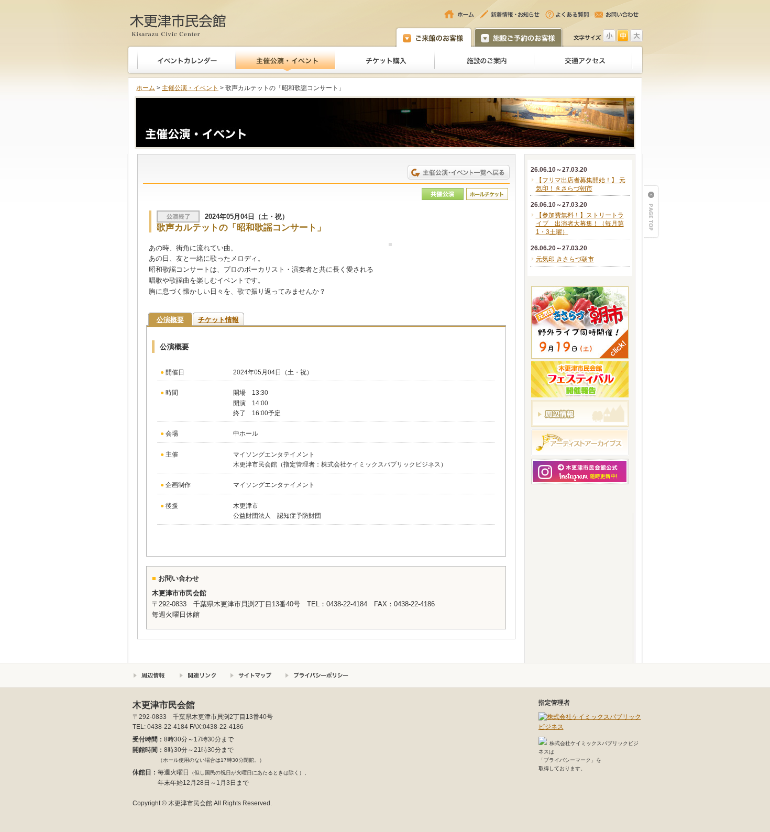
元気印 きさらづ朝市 (565, 259)
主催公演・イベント (190, 88)
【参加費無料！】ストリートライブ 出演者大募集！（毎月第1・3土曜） (580, 224)
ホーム (145, 88)
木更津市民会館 (178, 25)
